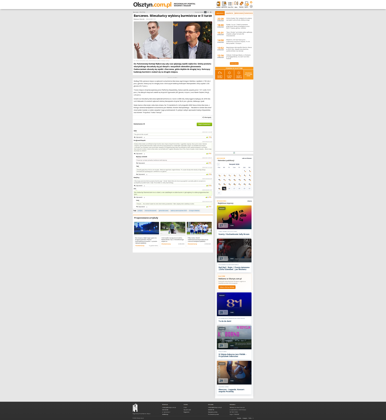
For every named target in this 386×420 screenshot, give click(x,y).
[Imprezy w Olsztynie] (241, 4)
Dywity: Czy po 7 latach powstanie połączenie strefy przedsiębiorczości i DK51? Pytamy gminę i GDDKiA (238, 26)
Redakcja (165, 404)
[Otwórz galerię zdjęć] (173, 40)
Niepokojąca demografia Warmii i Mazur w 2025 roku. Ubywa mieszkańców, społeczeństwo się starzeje (239, 49)
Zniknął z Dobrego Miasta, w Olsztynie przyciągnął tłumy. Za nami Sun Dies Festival (238, 56)
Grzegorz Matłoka (194, 210)
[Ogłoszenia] (223, 4)
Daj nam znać (187, 409)
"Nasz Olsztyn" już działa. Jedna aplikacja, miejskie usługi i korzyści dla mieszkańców (239, 34)
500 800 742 (211, 409)
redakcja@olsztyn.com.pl (169, 407)
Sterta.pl (232, 407)
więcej (249, 201)
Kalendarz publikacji (226, 160)
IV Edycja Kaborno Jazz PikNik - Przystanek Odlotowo (232, 355)
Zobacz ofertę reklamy (227, 287)
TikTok (250, 418)
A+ (211, 12)
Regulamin (186, 412)
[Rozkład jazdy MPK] (217, 4)
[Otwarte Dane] (235, 4)
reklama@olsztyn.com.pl (215, 407)
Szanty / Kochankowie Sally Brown (234, 234)
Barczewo (135, 12)
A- (205, 12)
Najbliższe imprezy (225, 203)
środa (229, 76)
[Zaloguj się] (251, 2)
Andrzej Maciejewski (150, 210)
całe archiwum (247, 158)
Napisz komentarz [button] (204, 124)
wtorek (220, 76)
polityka (140, 210)
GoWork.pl (165, 414)
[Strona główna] (164, 5)
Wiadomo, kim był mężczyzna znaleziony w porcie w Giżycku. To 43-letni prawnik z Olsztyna (238, 41)
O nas (185, 407)
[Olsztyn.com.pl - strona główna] (135, 408)
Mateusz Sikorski (139, 19)
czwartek (239, 76)
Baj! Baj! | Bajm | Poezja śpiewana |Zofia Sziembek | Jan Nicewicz (234, 268)
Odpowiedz (139, 137)
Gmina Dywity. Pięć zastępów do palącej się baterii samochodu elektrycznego (239, 19)
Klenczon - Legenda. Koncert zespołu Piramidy (231, 390)
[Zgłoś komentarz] (144, 137)
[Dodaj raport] (246, 4)
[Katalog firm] (230, 4)
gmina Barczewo (163, 210)
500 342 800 (165, 409)
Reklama (210, 404)
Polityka (142, 12)
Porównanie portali (213, 414)
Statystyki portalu (212, 412)
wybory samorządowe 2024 (179, 210)
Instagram (244, 418)
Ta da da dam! (225, 321)
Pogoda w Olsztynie (234, 68)
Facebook (239, 418)
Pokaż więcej (234, 63)
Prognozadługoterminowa (248, 74)
